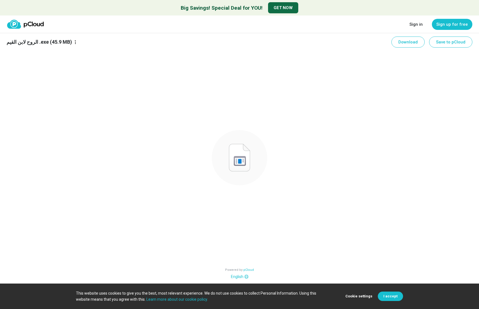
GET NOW (283, 7)
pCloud (248, 270)
